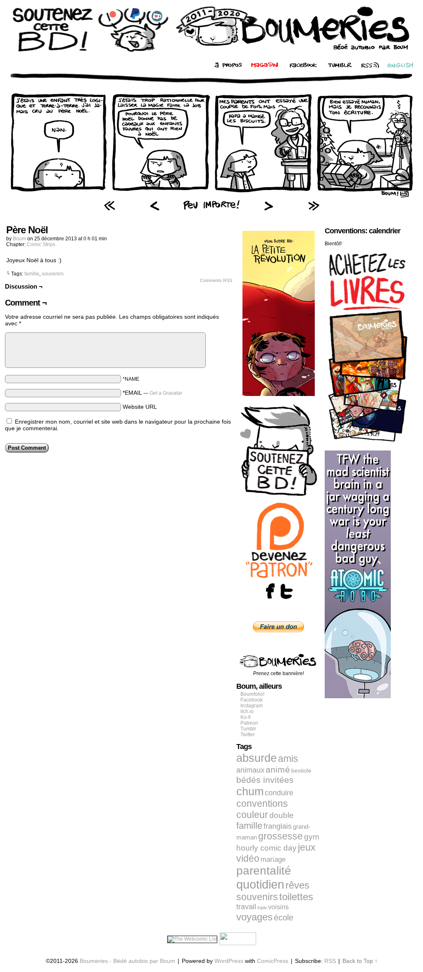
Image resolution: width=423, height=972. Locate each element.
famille (31, 274)
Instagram (251, 706)
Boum (19, 239)
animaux (250, 770)
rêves (297, 885)
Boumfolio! (252, 694)
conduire (279, 793)
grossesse (280, 836)
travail (246, 907)
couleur (252, 814)
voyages (254, 916)
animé (278, 770)
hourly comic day (266, 848)
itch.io (247, 711)
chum (250, 791)
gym (311, 836)
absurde (256, 758)
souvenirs (53, 274)
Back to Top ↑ (360, 961)
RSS (330, 961)
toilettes (296, 896)
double (281, 815)
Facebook (251, 700)
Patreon (249, 723)
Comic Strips (41, 244)
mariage (273, 859)
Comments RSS (216, 280)
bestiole (301, 770)
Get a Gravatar (166, 393)
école (283, 917)
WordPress (228, 961)
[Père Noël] (211, 196)
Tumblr (248, 729)
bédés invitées (265, 780)
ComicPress (272, 961)
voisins (278, 906)
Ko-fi (245, 717)
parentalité (263, 870)
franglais (278, 826)
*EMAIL (152, 392)
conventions (262, 803)
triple (262, 907)
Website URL (140, 406)
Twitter (247, 734)
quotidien (260, 884)
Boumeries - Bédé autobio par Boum (127, 961)
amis (288, 758)
